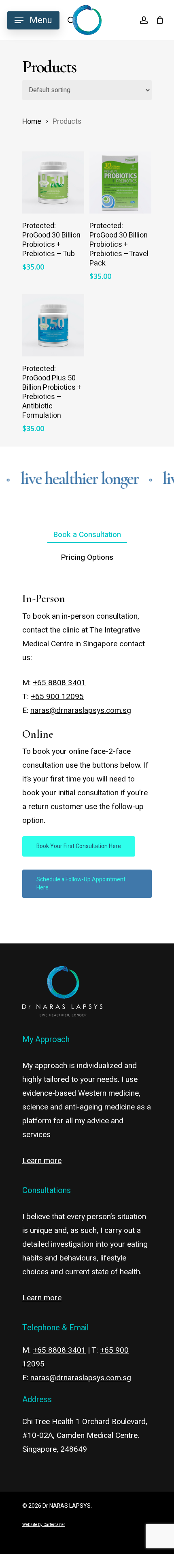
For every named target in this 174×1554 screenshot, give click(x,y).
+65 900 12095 (57, 696)
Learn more (42, 1160)
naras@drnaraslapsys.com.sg (80, 710)
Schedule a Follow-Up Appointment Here (80, 883)
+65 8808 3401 (59, 683)
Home (31, 122)
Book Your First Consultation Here (78, 846)
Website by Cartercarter (43, 1525)
